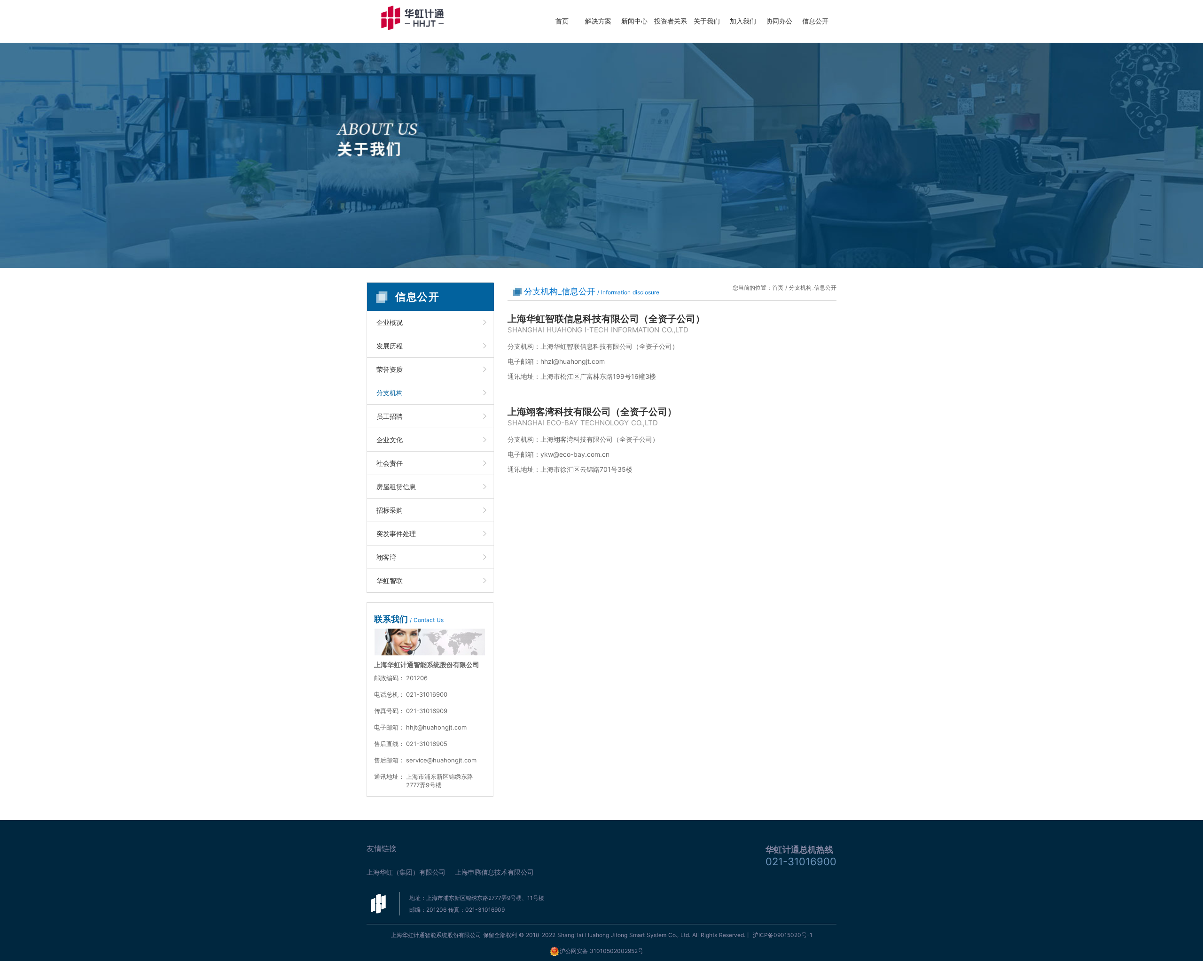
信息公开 (815, 21)
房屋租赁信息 (396, 487)
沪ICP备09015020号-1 (782, 934)
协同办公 (779, 21)
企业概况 (389, 322)
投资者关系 (670, 21)
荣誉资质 (389, 369)
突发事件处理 (396, 534)
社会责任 (389, 463)
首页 (562, 21)
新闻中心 (634, 21)
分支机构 (389, 393)
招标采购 (389, 510)
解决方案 (598, 21)
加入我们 (743, 21)
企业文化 (389, 440)
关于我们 (707, 21)
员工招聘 (389, 416)
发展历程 (389, 346)
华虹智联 (389, 580)
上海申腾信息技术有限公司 (494, 872)
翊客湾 (386, 557)
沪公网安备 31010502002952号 (601, 950)
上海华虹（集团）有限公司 (406, 872)
